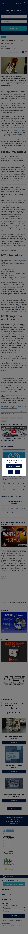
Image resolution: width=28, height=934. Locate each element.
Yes (10, 472)
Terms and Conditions (14, 466)
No (17, 472)
